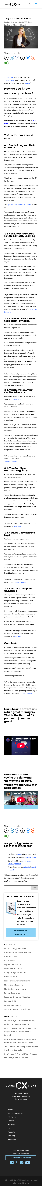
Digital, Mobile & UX (12, 964)
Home (10, 1109)
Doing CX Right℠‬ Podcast (15, 973)
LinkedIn (26, 867)
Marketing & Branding (13, 985)
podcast (27, 83)
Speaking (11, 1136)
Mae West (17, 526)
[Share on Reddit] (33, 58)
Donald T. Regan (20, 582)
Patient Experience (12, 993)
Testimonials (12, 1139)
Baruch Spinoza (11, 462)
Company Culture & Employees (18, 952)
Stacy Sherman (11, 22)
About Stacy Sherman (16, 1113)
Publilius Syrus (15, 399)
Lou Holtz (18, 636)
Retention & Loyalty (12, 1005)
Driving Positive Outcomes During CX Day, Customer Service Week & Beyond (20, 1031)
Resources (12, 1124)
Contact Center (11, 956)
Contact (11, 1121)
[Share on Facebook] (17, 58)
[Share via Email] (6, 63)
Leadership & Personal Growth (15, 25)
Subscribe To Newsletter (20, 932)
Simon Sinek (8, 77)
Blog (9, 1128)
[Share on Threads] (22, 58)
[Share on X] (6, 58)
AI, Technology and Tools (15, 948)
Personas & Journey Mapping (17, 997)
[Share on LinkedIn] (12, 58)
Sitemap (26, 1183)
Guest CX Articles (25, 22)
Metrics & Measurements (15, 989)
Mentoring (12, 1117)
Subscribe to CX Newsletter (21, 1158)
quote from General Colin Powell (20, 204)
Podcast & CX (10, 1001)
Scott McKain (9, 80)
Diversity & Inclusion (13, 969)
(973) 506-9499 (21, 1099)
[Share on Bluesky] (28, 58)
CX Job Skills (9, 960)
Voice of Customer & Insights (17, 1009)
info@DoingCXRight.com (21, 1096)
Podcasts (11, 1132)
